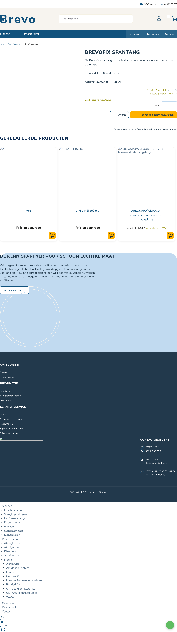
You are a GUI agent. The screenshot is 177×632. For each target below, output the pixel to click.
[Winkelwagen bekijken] (174, 19)
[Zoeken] (127, 19)
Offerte (122, 114)
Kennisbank (5, 391)
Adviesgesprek (12, 290)
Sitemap (103, 492)
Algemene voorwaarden (12, 428)
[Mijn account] (159, 19)
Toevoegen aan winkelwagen (157, 114)
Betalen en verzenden (11, 419)
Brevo (92, 492)
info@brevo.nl (150, 4)
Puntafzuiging (7, 377)
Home (2, 44)
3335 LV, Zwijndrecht (156, 463)
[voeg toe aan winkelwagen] (52, 235)
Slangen (4, 372)
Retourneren (6, 423)
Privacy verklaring (9, 433)
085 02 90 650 (170, 4)
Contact (4, 414)
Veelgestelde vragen (10, 395)
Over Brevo (5, 400)
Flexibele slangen (14, 44)
